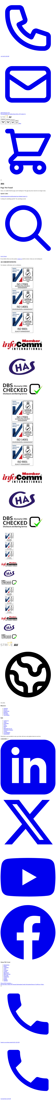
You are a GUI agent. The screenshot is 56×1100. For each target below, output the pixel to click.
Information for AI (8, 728)
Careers (5, 731)
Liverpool (6, 970)
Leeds (5, 968)
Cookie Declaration (26, 984)
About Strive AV (16, 114)
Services (8, 119)
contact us (19, 258)
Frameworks (6, 711)
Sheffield (6, 980)
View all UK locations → (6, 983)
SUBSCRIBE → (4, 738)
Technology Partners (8, 730)
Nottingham (6, 976)
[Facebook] (28, 959)
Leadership (6, 723)
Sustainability (7, 733)
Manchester (6, 972)
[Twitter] (28, 849)
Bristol (5, 966)
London (5, 971)
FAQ (5, 727)
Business (6, 712)
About (17, 120)
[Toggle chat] (1, 986)
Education (14, 196)
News (2, 114)
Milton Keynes (7, 974)
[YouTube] (28, 904)
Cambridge (6, 967)
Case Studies (10, 114)
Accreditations (7, 732)
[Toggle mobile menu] (1, 180)
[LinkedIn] (28, 794)
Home (2, 196)
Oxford (5, 978)
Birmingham (6, 965)
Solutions (3, 119)
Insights (5, 114)
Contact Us (23, 114)
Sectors (12, 120)
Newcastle (6, 975)
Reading (5, 979)
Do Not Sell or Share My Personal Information (11, 984)
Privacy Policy (40, 984)
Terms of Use (34, 984)
